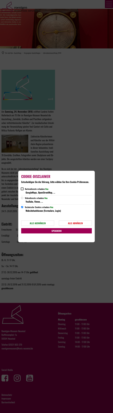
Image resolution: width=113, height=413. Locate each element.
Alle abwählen (75, 223)
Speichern (56, 230)
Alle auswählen (38, 223)
